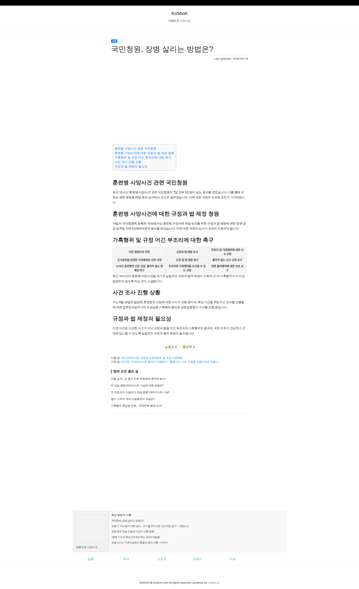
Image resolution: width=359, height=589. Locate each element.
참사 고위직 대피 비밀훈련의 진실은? (133, 398)
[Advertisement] (179, 102)
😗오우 (188, 347)
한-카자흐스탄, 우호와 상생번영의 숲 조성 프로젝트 (152, 357)
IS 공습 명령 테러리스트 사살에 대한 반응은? (137, 385)
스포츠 (161, 559)
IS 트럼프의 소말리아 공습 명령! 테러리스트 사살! (140, 392)
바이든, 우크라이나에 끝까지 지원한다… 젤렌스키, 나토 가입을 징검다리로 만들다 (170, 361)
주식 (126, 559)
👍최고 (170, 347)
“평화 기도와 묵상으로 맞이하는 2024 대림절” (135, 537)
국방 (114, 41)
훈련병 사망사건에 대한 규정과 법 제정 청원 (144, 153)
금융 (91, 559)
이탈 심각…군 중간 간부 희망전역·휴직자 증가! (138, 378)
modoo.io (213, 582)
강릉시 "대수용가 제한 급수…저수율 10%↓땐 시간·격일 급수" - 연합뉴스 (150, 526)
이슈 (233, 559)
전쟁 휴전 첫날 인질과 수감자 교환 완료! (132, 531)
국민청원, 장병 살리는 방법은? (127, 520)
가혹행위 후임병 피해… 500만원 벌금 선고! (136, 405)
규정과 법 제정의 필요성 (131, 166)
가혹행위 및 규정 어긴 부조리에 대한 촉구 (143, 157)
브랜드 (197, 559)
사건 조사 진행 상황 (128, 162)
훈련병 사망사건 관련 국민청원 (135, 148)
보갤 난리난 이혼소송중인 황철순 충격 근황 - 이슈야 (139, 542)
